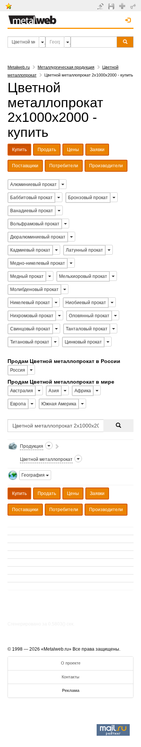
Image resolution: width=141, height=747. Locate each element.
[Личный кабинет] (134, 6)
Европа (18, 403)
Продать (47, 149)
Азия (54, 390)
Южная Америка (58, 403)
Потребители (63, 165)
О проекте (70, 663)
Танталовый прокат (87, 329)
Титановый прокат (29, 342)
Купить (19, 149)
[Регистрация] (123, 6)
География (33, 475)
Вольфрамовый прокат (34, 223)
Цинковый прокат (83, 342)
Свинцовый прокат (30, 329)
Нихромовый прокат (31, 315)
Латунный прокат (84, 250)
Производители (106, 165)
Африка (82, 390)
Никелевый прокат (30, 302)
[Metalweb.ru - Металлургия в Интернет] (32, 18)
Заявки (97, 149)
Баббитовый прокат (31, 197)
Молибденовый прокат (34, 289)
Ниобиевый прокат (85, 302)
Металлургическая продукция (66, 67)
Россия (17, 370)
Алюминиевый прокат (33, 184)
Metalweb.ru (19, 67)
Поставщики (25, 165)
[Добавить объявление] (101, 6)
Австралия (21, 390)
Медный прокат (27, 276)
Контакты (70, 677)
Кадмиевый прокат (30, 250)
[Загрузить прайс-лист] (112, 6)
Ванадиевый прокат (31, 210)
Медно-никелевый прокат (37, 263)
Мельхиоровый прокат (83, 276)
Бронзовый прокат (88, 197)
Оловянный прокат (89, 315)
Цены (73, 149)
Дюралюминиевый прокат (37, 237)
